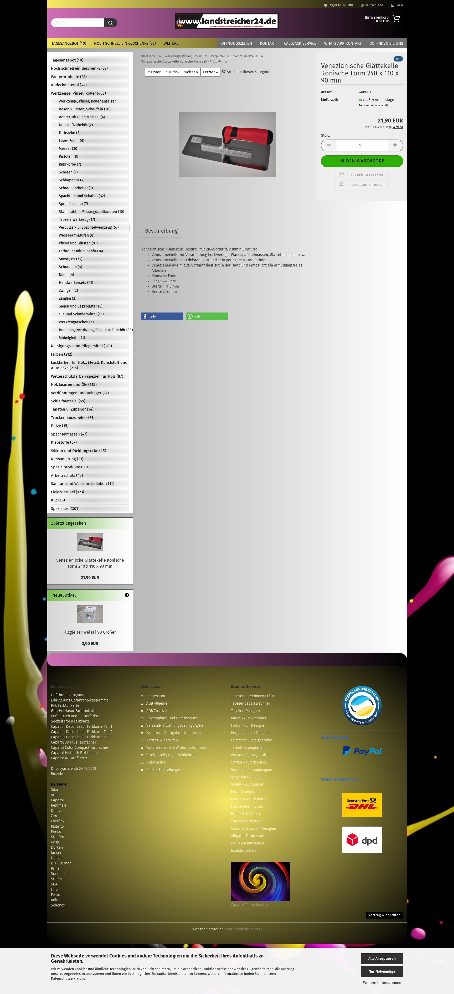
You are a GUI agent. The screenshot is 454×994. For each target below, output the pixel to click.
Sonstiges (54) (70, 259)
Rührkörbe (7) (70, 164)
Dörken (57, 847)
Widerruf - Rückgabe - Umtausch (173, 733)
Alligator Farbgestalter (249, 836)
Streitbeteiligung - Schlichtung (171, 755)
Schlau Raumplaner (247, 784)
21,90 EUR (90, 577)
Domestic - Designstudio (251, 740)
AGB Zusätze (156, 711)
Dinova (57, 810)
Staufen (57, 837)
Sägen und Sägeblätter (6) (80, 306)
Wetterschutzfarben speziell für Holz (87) (87, 376)
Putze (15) (60, 425)
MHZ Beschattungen (247, 843)
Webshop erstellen (208, 929)
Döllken (57, 858)
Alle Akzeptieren (382, 958)
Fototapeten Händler (248, 799)
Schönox (58, 905)
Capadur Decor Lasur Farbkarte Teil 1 (81, 726)
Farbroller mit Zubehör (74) (81, 251)
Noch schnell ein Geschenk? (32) (125, 43)
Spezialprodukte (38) (69, 467)
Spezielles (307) (64, 508)
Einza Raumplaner (246, 792)
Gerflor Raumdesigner (249, 762)
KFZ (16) (58, 500)
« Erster (154, 72)
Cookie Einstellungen (163, 769)
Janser (56, 852)
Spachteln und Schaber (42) (82, 196)
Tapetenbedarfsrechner (250, 703)
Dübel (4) (66, 275)
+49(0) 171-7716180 (340, 5)
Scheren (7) (68, 172)
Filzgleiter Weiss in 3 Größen (90, 632)
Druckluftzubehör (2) (76, 125)
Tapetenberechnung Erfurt (252, 696)
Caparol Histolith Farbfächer (74, 753)
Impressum (155, 696)
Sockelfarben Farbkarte (70, 721)
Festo (55, 895)
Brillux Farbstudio (245, 814)
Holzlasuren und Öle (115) (74, 384)
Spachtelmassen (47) (69, 434)
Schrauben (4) (70, 267)
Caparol (57, 800)
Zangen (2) (67, 298)
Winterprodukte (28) (69, 76)
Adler (55, 900)
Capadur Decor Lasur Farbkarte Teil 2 (81, 732)
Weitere (171, 43)
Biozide (57, 774)
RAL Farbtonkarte (65, 705)
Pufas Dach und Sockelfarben (75, 716)
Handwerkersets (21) (76, 282)
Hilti (54, 889)
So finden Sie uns (386, 43)
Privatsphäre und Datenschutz (171, 718)
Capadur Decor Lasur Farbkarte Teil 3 (81, 737)
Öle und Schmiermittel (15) (81, 314)
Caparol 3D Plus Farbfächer (73, 742)
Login (398, 5)
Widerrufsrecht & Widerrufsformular (176, 747)
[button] (329, 145)
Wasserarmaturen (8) (77, 235)
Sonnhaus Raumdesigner (251, 769)
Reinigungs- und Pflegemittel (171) (81, 346)
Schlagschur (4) (72, 180)
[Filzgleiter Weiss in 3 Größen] (90, 614)
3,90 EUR (90, 643)
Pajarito (57, 826)
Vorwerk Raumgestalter (250, 755)
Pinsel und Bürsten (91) (78, 243)
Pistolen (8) (68, 156)
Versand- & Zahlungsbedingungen (174, 725)
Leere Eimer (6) (71, 141)
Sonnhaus (59, 874)
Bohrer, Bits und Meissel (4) (82, 117)
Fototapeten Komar (247, 806)
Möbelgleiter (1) (72, 338)
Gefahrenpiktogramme (70, 695)
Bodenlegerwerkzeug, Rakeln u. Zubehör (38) (94, 330)
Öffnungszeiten (236, 43)
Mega (55, 842)
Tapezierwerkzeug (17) (77, 219)
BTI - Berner (61, 863)
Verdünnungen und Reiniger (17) (80, 393)
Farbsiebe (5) (70, 133)
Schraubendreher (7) (76, 188)
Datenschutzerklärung (68, 978)
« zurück (172, 72)
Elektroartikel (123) (67, 492)
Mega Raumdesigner (248, 777)
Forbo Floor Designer (248, 725)
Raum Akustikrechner (248, 718)
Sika (54, 789)
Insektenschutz (243, 850)
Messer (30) (69, 148)
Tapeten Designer (245, 711)
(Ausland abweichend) (373, 105)
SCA (54, 884)
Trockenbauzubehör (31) (73, 417)
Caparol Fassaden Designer (253, 828)
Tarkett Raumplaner (247, 747)
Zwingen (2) (68, 290)
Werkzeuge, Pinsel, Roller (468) (78, 93)
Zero (54, 816)
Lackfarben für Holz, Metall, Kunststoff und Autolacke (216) (89, 365)
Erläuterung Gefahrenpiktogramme (80, 700)
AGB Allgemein (158, 703)
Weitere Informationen (382, 983)
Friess (56, 831)
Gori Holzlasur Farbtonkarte (74, 711)
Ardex (55, 795)
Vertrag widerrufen (384, 915)
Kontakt (268, 43)
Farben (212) (61, 354)
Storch (56, 879)
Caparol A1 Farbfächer (69, 758)
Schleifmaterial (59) (68, 401)
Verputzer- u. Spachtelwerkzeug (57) (89, 227)
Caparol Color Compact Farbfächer (79, 747)
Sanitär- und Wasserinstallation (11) (82, 483)
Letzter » (210, 72)
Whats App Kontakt (343, 43)
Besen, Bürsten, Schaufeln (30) (85, 109)
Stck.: (325, 135)
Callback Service (300, 43)
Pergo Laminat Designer (251, 733)
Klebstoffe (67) (64, 442)
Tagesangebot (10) (68, 43)
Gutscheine (155, 762)
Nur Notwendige (382, 971)
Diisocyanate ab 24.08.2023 (73, 768)
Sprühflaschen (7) (73, 204)
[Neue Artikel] (127, 595)
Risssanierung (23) (67, 459)
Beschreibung (161, 231)
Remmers (59, 805)
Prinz (55, 868)
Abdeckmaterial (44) (69, 85)
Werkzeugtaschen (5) (76, 322)
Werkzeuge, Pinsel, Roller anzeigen (88, 101)
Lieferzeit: (329, 100)
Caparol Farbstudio (246, 821)
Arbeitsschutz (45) (67, 475)
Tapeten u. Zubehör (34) (72, 409)
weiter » (191, 72)
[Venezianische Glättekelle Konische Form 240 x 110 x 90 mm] (227, 142)
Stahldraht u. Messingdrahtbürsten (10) (91, 211)
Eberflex (57, 821)
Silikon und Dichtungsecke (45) (78, 450)
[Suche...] (110, 22)
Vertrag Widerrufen (162, 740)
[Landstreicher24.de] (227, 21)
